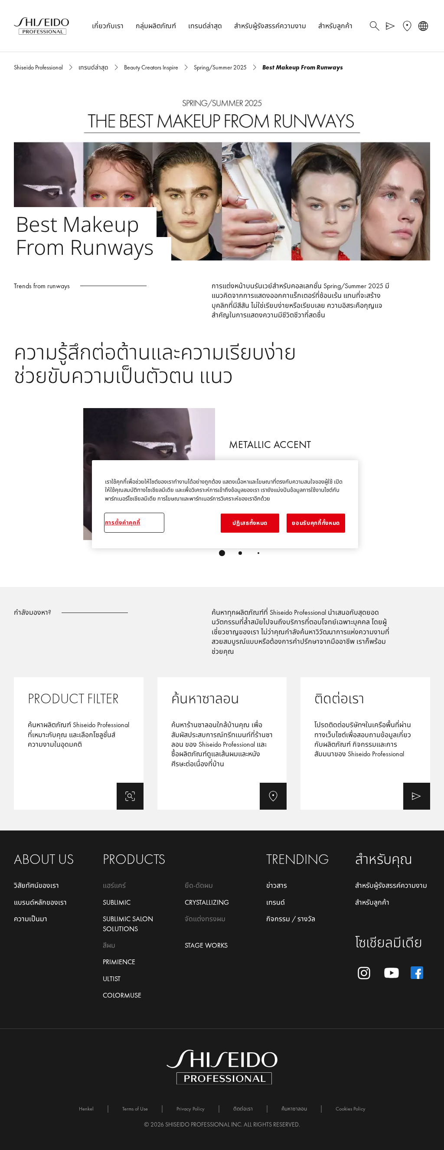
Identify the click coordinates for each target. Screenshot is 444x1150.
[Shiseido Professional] (41, 26)
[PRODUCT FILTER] (79, 743)
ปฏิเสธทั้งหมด (250, 523)
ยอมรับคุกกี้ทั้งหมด (316, 523)
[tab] (222, 553)
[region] (225, 504)
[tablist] (222, 553)
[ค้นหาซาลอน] (222, 743)
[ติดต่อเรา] (365, 743)
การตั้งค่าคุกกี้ (122, 522)
